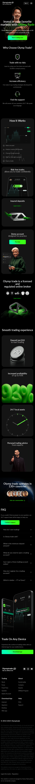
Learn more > (17, 206)
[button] (17, 529)
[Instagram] (28, 669)
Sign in (26, 3)
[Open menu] (31, 3)
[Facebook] (24, 669)
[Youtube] (31, 669)
